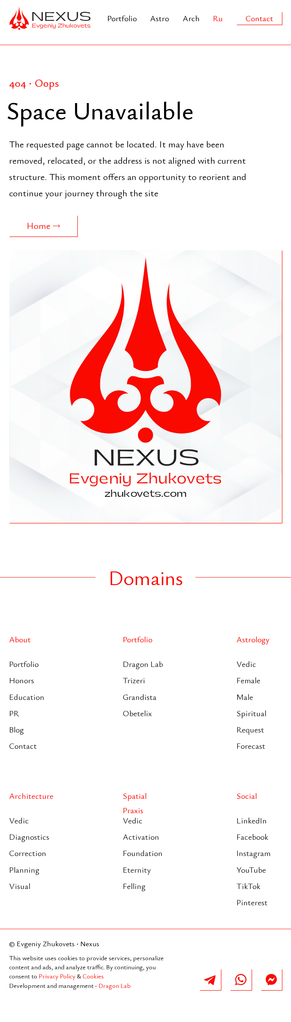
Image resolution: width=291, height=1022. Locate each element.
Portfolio (122, 18)
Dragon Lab (115, 985)
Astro (159, 18)
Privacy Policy (57, 976)
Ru (218, 18)
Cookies (93, 976)
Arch (191, 18)
